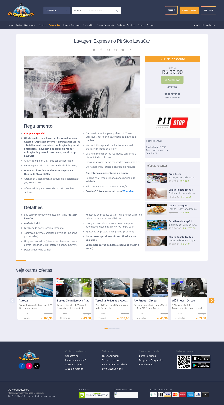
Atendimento (146, 364)
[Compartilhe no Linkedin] (130, 50)
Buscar (78, 10)
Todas (19, 25)
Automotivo (54, 25)
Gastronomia (30, 25)
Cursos (141, 25)
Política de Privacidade (114, 364)
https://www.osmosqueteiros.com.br (26, 392)
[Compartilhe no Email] (108, 50)
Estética (42, 25)
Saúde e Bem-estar (71, 25)
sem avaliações (172, 97)
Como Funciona (147, 355)
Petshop (150, 25)
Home (10, 25)
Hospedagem (209, 25)
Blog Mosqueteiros (112, 368)
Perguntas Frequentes (151, 360)
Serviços (131, 25)
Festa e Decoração (105, 25)
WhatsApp (128, 191)
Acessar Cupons (74, 364)
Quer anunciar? (110, 355)
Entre (171, 10)
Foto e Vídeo (88, 25)
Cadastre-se (71, 355)
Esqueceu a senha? (75, 360)
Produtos (120, 25)
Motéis (197, 25)
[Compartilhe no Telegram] (123, 50)
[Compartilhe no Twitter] (94, 50)
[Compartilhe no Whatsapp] (115, 50)
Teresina (51, 10)
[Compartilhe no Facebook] (101, 50)
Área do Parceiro (74, 368)
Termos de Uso (110, 360)
